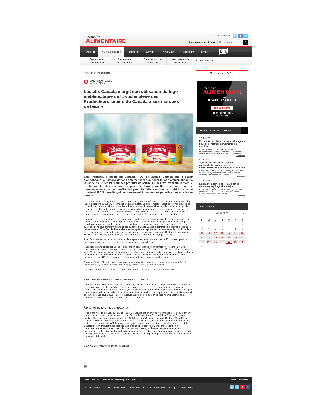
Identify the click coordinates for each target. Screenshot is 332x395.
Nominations (160, 387)
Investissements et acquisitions (180, 60)
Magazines (169, 51)
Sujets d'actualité (101, 81)
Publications (120, 387)
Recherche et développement (124, 60)
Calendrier (188, 51)
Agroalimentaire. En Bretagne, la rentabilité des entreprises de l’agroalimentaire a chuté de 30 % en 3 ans (222, 165)
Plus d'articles (244, 130)
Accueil (90, 51)
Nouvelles (133, 51)
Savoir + (151, 51)
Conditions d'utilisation (239, 380)
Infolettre (218, 73)
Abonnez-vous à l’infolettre (201, 42)
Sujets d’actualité (111, 51)
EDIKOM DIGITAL (133, 380)
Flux (232, 73)
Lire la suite (240, 155)
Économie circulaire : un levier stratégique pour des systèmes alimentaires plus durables (222, 144)
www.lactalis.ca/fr (96, 336)
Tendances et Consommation (96, 60)
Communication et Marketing (153, 60)
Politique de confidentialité (182, 387)
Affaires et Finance (205, 60)
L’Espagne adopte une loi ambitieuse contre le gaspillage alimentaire (219, 185)
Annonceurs (135, 387)
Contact (147, 387)
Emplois (205, 51)
